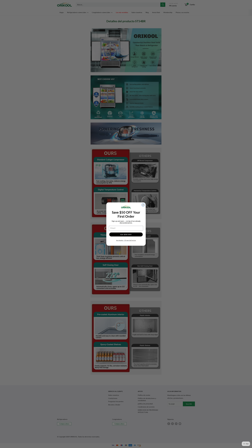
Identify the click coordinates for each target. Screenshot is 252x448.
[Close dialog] (143, 204)
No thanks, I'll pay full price (126, 240)
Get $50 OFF (126, 234)
